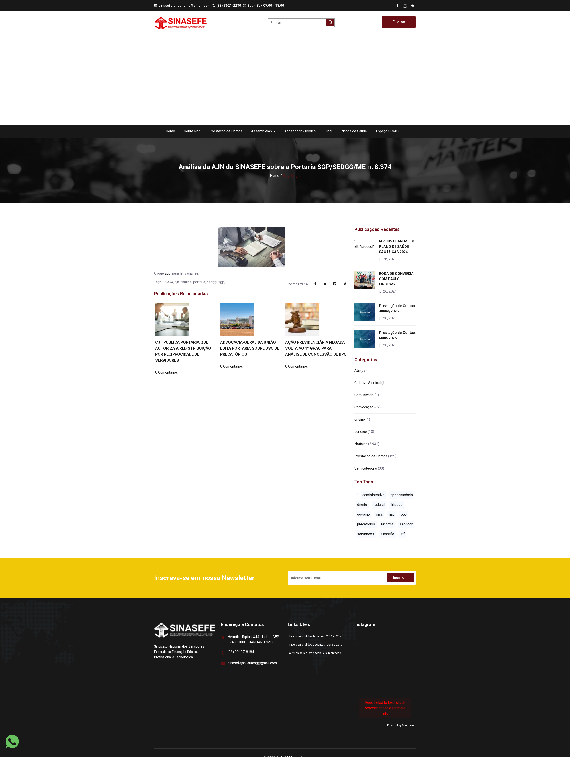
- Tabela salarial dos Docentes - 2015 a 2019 (315, 644)
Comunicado (364, 395)
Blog (328, 131)
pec (404, 514)
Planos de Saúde (353, 131)
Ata (357, 370)
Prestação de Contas (226, 131)
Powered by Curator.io (400, 725)
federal (379, 505)
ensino (359, 419)
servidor (406, 524)
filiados (396, 505)
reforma (387, 524)
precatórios (366, 524)
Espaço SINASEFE (390, 131)
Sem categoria (365, 468)
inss (379, 514)
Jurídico (360, 432)
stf (402, 534)
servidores (365, 534)
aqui (168, 273)
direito (362, 505)
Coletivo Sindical (367, 383)
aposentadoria (402, 495)
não (392, 514)
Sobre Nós (192, 131)
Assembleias (261, 131)
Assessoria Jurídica (300, 131)
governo (363, 514)
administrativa (373, 495)
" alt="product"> (365, 244)
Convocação (363, 407)
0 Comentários (166, 372)
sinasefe (387, 534)
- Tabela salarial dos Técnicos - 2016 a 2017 (315, 636)
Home (170, 131)
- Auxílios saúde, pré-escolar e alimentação (314, 653)
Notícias (360, 444)
